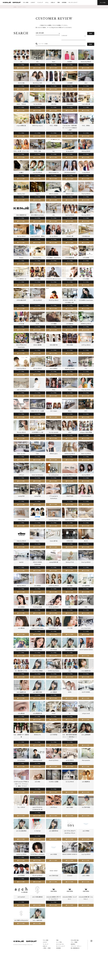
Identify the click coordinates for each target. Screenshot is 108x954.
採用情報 (64, 2)
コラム (46, 2)
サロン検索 (25, 2)
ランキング (40, 2)
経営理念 (73, 944)
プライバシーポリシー (76, 946)
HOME (15, 6)
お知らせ (53, 2)
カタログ (33, 2)
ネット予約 (102, 2)
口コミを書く (22, 68)
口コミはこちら (60, 944)
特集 (58, 2)
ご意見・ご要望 (46, 948)
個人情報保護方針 (75, 948)
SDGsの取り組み (75, 940)
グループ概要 (74, 942)
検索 (90, 33)
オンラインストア (73, 2)
